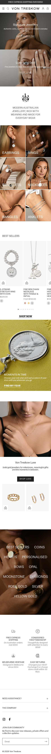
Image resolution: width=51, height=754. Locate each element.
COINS (39, 547)
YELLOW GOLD (25, 596)
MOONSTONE (14, 577)
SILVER (37, 586)
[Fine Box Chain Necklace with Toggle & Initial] (35, 263)
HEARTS (10, 557)
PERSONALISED (34, 557)
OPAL (33, 567)
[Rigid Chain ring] (13, 497)
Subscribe (46, 741)
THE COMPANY (9, 708)
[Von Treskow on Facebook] (9, 719)
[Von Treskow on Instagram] (4, 719)
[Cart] (47, 9)
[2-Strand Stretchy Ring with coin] (11, 263)
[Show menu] (3, 9)
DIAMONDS (39, 577)
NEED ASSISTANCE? (12, 699)
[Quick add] (3, 282)
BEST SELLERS (17, 547)
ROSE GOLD (17, 586)
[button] (49, 266)
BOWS (19, 567)
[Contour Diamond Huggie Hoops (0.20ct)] (37, 497)
